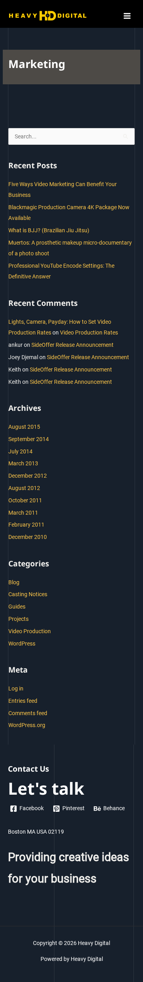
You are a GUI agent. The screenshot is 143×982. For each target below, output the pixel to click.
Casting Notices (27, 594)
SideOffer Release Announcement (72, 345)
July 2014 (20, 451)
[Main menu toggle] (127, 16)
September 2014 (28, 439)
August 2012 (24, 488)
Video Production (29, 631)
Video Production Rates (89, 332)
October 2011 (25, 500)
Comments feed (27, 713)
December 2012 (27, 476)
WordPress (21, 643)
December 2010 (27, 537)
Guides (16, 606)
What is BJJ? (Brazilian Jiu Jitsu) (48, 230)
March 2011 (23, 512)
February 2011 (26, 524)
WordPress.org (26, 725)
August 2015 (24, 427)
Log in (15, 688)
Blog (13, 582)
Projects (18, 619)
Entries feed (22, 701)
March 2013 (23, 463)
